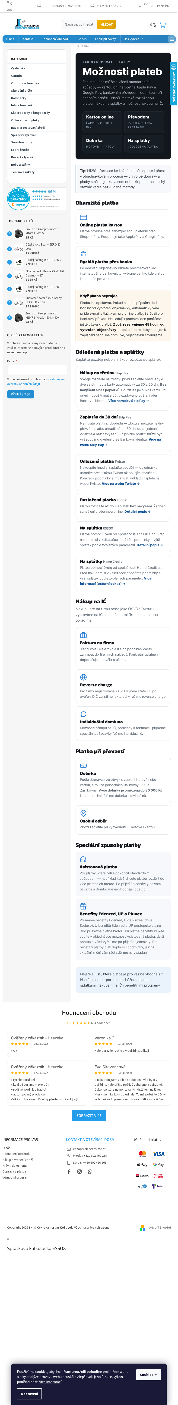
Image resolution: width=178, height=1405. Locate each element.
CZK (146, 4)
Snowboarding (21, 142)
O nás (38, 6)
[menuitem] (10, 39)
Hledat (107, 24)
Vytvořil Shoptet (160, 1227)
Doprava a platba (14, 1171)
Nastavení (29, 1393)
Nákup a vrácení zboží (106, 6)
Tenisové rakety (23, 172)
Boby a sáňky (20, 164)
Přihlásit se (21, 394)
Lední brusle (20, 150)
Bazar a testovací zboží (28, 127)
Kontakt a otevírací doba (90, 1139)
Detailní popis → (137, 511)
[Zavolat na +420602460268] (14, 3)
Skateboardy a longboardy (30, 113)
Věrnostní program (16, 1177)
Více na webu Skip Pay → (128, 401)
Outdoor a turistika (25, 83)
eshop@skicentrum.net (89, 1149)
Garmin (16, 76)
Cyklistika (18, 68)
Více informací (50, 1382)
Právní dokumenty (15, 1165)
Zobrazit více (89, 1115)
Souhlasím (149, 1374)
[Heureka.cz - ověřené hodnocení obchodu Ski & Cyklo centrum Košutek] (36, 198)
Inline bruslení (21, 105)
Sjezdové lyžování (24, 135)
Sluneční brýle (21, 90)
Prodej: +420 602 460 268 (90, 1155)
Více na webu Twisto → (121, 484)
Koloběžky (18, 98)
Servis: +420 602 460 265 (89, 1162)
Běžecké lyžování (23, 157)
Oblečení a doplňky (25, 120)
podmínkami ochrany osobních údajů (36, 381)
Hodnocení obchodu (66, 6)
